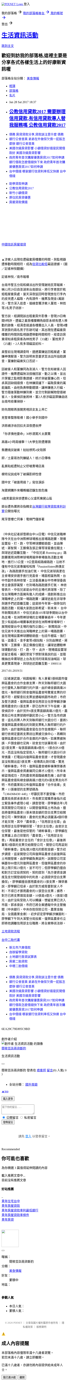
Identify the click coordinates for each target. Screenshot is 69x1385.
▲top (5, 1091)
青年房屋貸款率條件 (15, 1215)
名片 (12, 95)
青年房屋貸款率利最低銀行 (20, 1210)
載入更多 (8, 1098)
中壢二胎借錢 (18, 966)
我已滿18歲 (9, 1377)
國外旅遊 (31, 1084)
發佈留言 (8, 1122)
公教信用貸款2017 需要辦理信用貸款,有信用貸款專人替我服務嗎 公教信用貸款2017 (37, 118)
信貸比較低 (40, 264)
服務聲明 (41, 1326)
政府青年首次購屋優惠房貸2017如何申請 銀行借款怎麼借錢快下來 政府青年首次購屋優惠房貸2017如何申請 (37, 162)
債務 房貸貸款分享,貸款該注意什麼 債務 (36, 134)
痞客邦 (41, 1070)
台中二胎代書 (11, 939)
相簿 (12, 86)
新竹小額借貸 (18, 193)
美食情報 (33, 78)
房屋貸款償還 (18, 202)
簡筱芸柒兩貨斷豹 (14, 1048)
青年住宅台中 (11, 1201)
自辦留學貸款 (18, 952)
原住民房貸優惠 (20, 197)
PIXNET (17, 1322)
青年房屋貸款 (11, 1205)
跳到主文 (8, 46)
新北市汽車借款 (20, 947)
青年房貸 (8, 1219)
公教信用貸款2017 (21, 188)
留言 (50, 1070)
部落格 (13, 90)
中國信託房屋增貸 (14, 244)
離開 (22, 1377)
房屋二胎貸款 (18, 961)
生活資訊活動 (20, 35)
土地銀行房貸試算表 (23, 956)
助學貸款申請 (18, 183)
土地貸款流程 (11, 931)
